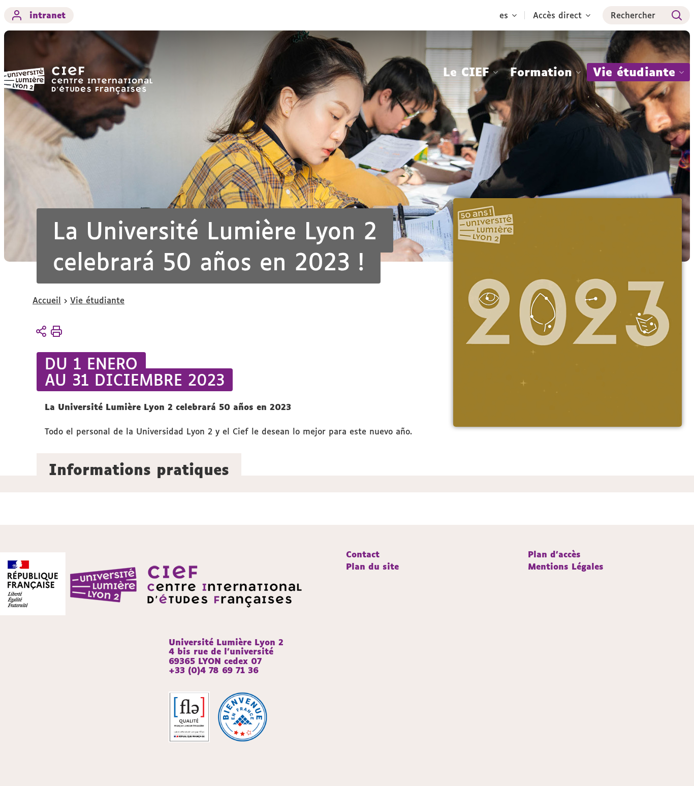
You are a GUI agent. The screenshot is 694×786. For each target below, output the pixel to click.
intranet (47, 15)
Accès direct (557, 15)
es (503, 15)
